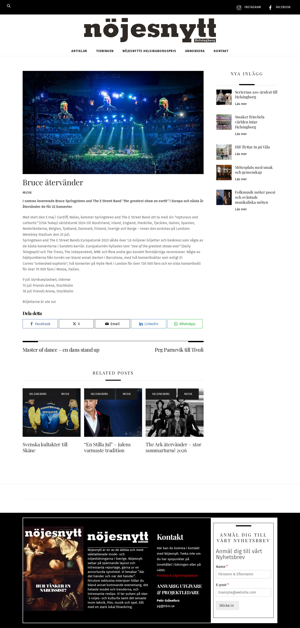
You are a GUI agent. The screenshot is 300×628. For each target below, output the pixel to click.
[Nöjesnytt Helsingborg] (150, 35)
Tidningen (105, 51)
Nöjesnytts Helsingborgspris (149, 51)
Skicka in (227, 605)
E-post (222, 585)
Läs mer (241, 104)
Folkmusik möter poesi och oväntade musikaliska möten (255, 197)
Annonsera (195, 51)
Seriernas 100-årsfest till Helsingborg (256, 94)
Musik (27, 192)
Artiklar (79, 51)
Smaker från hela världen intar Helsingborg (249, 121)
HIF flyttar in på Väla (252, 146)
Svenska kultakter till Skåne (45, 447)
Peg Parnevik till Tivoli (179, 349)
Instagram (252, 7)
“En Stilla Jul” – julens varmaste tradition (107, 447)
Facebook (283, 7)
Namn (222, 567)
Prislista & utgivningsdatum (177, 576)
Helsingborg (38, 394)
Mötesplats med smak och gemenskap (254, 170)
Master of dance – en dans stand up (61, 349)
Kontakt (221, 51)
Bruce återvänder (53, 182)
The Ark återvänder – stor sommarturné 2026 (173, 447)
